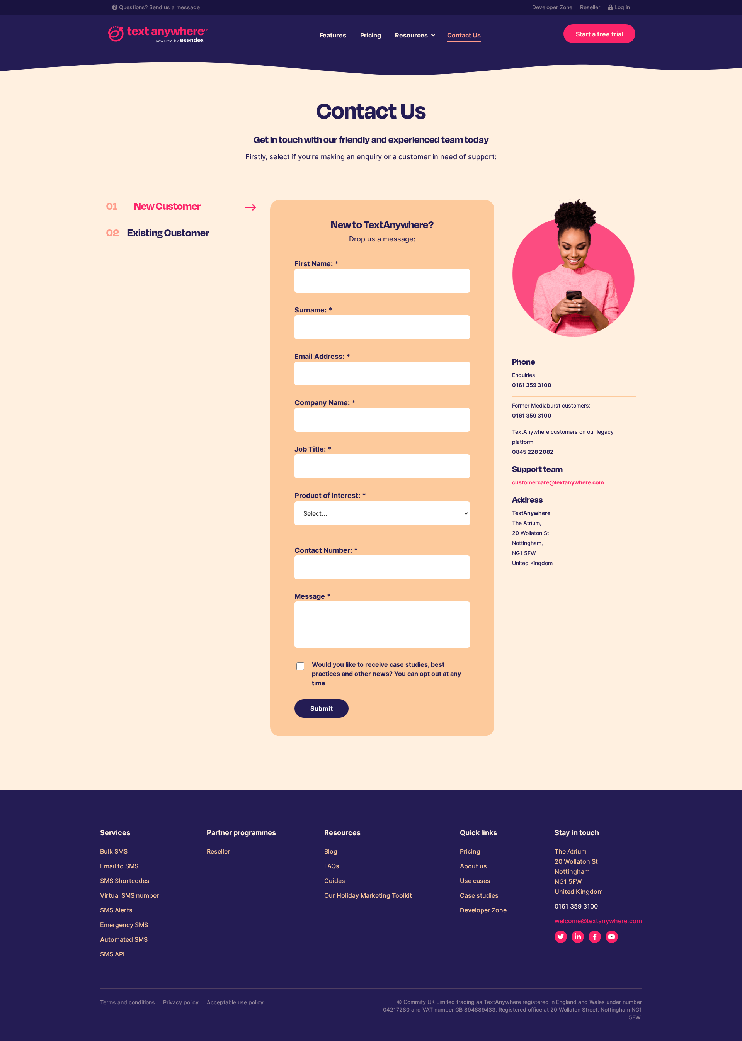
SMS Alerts (116, 910)
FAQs (331, 866)
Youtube (612, 937)
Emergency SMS (124, 925)
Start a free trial (599, 34)
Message (312, 596)
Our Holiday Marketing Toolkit (368, 895)
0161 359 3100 (576, 906)
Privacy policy (181, 1002)
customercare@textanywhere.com (558, 482)
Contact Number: (326, 550)
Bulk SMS (114, 851)
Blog (330, 851)
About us (473, 866)
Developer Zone (552, 7)
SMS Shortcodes (125, 881)
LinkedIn (578, 937)
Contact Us (464, 35)
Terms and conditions (127, 1002)
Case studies (479, 895)
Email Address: (322, 356)
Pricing (370, 35)
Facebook (595, 937)
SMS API (112, 954)
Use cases (475, 881)
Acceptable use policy (235, 1002)
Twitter (561, 937)
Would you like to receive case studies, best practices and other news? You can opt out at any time (386, 674)
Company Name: (325, 403)
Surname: (313, 310)
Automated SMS (124, 939)
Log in (621, 7)
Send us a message (174, 7)
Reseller (590, 7)
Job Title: (313, 449)
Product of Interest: (330, 495)
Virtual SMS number (129, 895)
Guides (334, 881)
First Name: (316, 264)
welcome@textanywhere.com (598, 921)
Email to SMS (119, 866)
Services (115, 833)
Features (333, 35)
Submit (321, 708)
